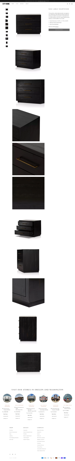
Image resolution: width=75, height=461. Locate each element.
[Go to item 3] (6, 16)
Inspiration (25, 430)
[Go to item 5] (6, 24)
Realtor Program (26, 439)
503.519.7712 (42, 411)
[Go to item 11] (6, 46)
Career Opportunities (41, 450)
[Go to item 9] (6, 38)
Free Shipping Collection (13, 437)
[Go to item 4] (6, 20)
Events (38, 434)
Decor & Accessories (13, 432)
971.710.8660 (66, 410)
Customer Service (40, 445)
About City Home (40, 430)
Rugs (10, 434)
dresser (57, 26)
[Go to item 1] (6, 9)
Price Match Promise (41, 441)
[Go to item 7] (6, 31)
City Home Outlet (68, 405)
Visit (17, 3)
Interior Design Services (27, 432)
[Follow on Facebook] (9, 454)
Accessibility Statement (41, 448)
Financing (39, 443)
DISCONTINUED (59, 29)
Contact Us (39, 432)
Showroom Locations (41, 437)
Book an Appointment (27, 435)
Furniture (11, 430)
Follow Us (39, 435)
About (27, 3)
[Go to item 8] (6, 35)
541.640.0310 (18, 411)
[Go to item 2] (6, 13)
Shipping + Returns (40, 439)
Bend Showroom (19, 405)
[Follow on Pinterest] (15, 454)
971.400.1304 (54, 411)
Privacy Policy (39, 447)
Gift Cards (11, 439)
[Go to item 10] (6, 42)
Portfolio (25, 434)
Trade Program (26, 437)
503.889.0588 (6, 411)
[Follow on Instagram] (12, 454)
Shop (13, 3)
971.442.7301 (30, 413)
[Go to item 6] (6, 27)
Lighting (10, 435)
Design (22, 3)
